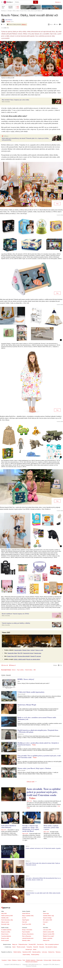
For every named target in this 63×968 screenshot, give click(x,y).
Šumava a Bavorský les (27, 934)
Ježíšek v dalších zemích (20, 659)
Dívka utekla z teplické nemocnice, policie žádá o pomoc (51, 827)
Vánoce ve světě (39, 650)
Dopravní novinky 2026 (48, 934)
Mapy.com (14, 944)
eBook (51, 24)
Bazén (14, 947)
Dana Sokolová (9, 19)
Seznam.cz (58, 2)
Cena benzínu (40, 944)
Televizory (58, 952)
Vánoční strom (37, 653)
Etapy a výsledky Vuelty (27, 915)
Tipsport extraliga (47, 917)
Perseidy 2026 (32, 944)
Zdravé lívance (4, 934)
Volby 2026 (4, 913)
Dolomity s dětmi (26, 940)
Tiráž (24, 960)
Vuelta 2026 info (26, 913)
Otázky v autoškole (47, 938)
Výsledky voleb (4, 917)
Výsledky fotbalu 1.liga (48, 915)
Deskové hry (51, 952)
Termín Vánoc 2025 (12, 656)
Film (18, 706)
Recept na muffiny (5, 931)
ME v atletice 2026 (47, 920)
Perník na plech (5, 940)
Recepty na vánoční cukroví (33, 659)
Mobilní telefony (17, 952)
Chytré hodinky (26, 954)
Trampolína (29, 947)
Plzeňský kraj (20, 734)
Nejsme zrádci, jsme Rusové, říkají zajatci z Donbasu (34, 768)
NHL (44, 924)
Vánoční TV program (35, 656)
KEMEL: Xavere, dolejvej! (26, 679)
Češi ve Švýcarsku (26, 936)
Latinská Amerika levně (27, 938)
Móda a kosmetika (6, 101)
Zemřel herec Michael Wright (27, 705)
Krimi (19, 759)
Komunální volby (5, 924)
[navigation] (2, 2)
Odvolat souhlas (56, 960)
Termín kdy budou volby (7, 920)
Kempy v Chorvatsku (27, 929)
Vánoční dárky (28, 669)
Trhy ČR (20, 653)
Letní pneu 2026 (47, 929)
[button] (31, 58)
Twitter (9, 960)
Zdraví (19, 721)
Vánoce (14, 669)
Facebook (4, 960)
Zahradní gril (29, 949)
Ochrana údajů (47, 960)
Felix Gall (24, 922)
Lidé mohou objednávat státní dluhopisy (8, 826)
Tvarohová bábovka (6, 936)
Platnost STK (46, 940)
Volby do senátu (5, 922)
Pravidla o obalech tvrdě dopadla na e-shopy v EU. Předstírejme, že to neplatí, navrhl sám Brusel (30, 828)
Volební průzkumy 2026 (7, 915)
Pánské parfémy (35, 954)
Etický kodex (40, 960)
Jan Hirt (24, 917)
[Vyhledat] (35, 2)
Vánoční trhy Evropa (28, 653)
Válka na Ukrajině (21, 694)
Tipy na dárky (20, 669)
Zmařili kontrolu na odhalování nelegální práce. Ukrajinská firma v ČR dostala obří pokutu (38, 731)
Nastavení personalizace (31, 961)
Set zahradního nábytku (51, 947)
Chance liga (46, 913)
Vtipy (19, 681)
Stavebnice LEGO (26, 952)
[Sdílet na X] (61, 665)
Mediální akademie (30, 960)
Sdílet (56, 24)
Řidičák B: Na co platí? (48, 936)
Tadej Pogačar (25, 920)
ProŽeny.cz (6, 136)
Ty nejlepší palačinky (6, 929)
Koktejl (19, 746)
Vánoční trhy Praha (12, 653)
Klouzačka (41, 947)
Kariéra (19, 960)
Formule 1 (45, 922)
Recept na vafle (5, 938)
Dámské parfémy (36, 952)
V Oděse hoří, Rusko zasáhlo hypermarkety (31, 692)
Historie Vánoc (26, 650)
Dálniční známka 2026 (48, 931)
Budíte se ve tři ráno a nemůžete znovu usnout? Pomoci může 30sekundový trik (37, 718)
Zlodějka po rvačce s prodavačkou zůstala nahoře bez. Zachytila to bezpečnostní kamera (38, 744)
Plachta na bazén (21, 947)
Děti (35, 669)
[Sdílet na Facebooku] (58, 665)
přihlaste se (24, 24)
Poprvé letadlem (26, 931)
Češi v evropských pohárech (52, 944)
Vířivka (34, 949)
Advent (32, 650)
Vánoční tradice (18, 650)
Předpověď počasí (23, 944)
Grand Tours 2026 (26, 924)
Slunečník (35, 947)
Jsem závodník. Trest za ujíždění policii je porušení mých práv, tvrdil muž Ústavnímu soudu (39, 756)
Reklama (14, 960)
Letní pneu (44, 952)
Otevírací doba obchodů (23, 656)
